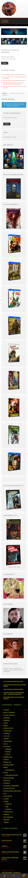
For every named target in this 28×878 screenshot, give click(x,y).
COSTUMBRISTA (9, 770)
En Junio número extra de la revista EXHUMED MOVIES (15, 77)
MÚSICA (6, 772)
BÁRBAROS (8, 749)
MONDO (6, 767)
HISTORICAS (7, 746)
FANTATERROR (8, 741)
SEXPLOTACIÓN (8, 796)
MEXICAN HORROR (9, 764)
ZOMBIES (6, 822)
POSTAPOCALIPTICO (9, 788)
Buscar (14, 875)
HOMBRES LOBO (8, 757)
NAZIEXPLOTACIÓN (9, 777)
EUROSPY (6, 738)
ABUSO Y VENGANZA (9, 712)
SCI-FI (5, 793)
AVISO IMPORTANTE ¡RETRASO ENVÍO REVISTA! (14, 86)
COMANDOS (7, 733)
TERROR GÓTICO (8, 811)
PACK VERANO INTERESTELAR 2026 (11, 74)
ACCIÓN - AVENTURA (9, 715)
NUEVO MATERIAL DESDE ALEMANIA (11, 80)
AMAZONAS (7, 717)
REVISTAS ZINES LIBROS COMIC (12, 790)
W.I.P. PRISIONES (8, 817)
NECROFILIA (7, 780)
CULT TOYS (7, 736)
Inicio (5, 93)
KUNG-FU (6, 759)
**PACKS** (6, 709)
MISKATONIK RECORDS (11, 775)
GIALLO (5, 743)
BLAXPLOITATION (8, 728)
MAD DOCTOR (7, 762)
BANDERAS (7, 720)
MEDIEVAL (8, 751)
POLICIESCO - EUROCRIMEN (11, 785)
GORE (6, 806)
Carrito (21, 874)
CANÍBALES (8, 804)
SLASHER (6, 798)
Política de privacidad (7, 872)
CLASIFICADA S (8, 730)
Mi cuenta (4, 875)
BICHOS (6, 723)
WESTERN (6, 819)
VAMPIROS (6, 814)
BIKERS (6, 725)
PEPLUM (7, 754)
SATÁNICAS (8, 809)
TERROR (6, 801)
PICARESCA (7, 783)
